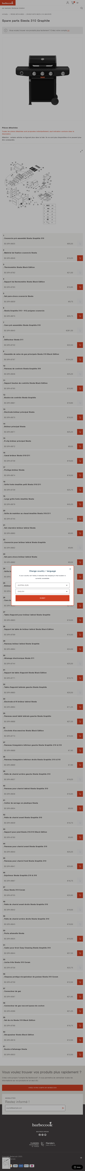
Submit (42, 598)
